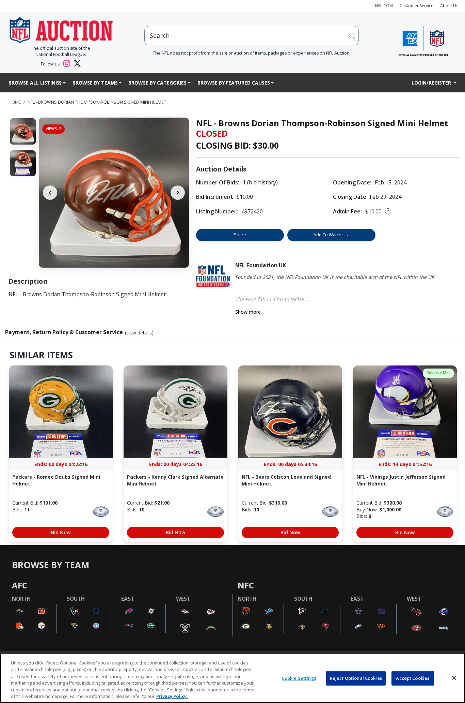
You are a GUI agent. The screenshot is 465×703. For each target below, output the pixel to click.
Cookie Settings (299, 678)
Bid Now (60, 532)
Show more (248, 312)
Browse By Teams (95, 82)
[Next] (178, 192)
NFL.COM (384, 6)
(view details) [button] (139, 333)
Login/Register (432, 82)
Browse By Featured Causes (233, 82)
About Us (449, 6)
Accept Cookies (412, 678)
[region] (232, 678)
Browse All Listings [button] (35, 82)
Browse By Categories (157, 82)
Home (15, 102)
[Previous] (50, 192)
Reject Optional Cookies (356, 678)
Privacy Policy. (172, 696)
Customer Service (416, 6)
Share (240, 235)
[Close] (454, 677)
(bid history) (262, 182)
